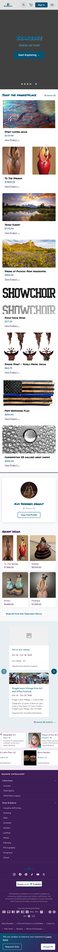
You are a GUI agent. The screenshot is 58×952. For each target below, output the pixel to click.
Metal (6, 837)
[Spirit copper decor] (29, 114)
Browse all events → (45, 722)
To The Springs (13, 178)
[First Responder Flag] (29, 393)
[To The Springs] (29, 161)
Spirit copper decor (16, 131)
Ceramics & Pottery (12, 808)
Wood (6, 857)
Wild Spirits (8, 790)
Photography (9, 847)
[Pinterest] (26, 874)
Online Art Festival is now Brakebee (30, 924)
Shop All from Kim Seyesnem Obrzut (24, 614)
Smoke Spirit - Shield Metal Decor (25, 364)
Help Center (8, 929)
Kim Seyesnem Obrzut (29, 504)
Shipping (19, 929)
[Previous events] (4, 671)
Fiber (5, 818)
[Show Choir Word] (29, 300)
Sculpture (7, 852)
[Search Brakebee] (23, 4)
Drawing (7, 813)
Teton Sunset (12, 224)
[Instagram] (14, 874)
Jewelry (6, 828)
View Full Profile (29, 515)
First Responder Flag (17, 410)
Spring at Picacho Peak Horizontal (25, 271)
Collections (7, 780)
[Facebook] (20, 874)
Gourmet (7, 823)
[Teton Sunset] (29, 207)
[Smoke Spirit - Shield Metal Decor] (29, 347)
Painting (7, 842)
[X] (44, 874)
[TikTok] (32, 874)
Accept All (48, 947)
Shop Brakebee (9, 803)
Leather (7, 833)
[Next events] (54, 671)
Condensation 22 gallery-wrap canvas (27, 457)
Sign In (41, 5)
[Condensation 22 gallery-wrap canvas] (29, 439)
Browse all (50, 95)
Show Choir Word (15, 317)
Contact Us (50, 924)
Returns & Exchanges (34, 929)
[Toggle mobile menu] (52, 5)
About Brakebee (7, 924)
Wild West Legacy (11, 795)
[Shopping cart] (31, 5)
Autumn (7, 786)
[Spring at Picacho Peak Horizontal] (29, 254)
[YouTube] (38, 874)
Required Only (12, 947)
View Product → (12, 140)
